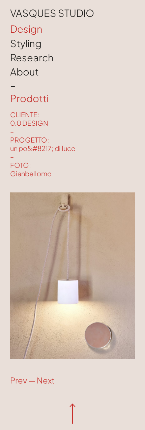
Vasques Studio (52, 13)
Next (46, 380)
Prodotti (29, 98)
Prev (18, 380)
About (24, 71)
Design (26, 29)
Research (32, 57)
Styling (25, 43)
